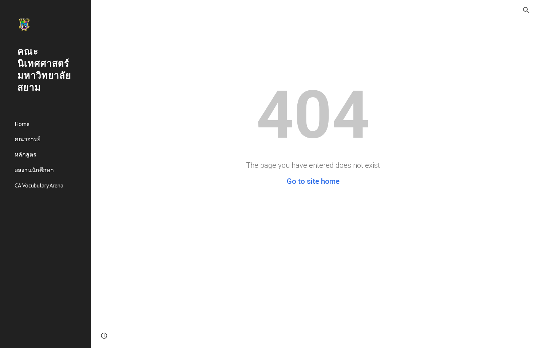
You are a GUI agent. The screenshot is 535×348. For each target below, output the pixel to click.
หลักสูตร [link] (25, 154)
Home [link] (22, 123)
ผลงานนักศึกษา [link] (34, 170)
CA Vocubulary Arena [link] (39, 185)
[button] (526, 10)
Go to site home (313, 181)
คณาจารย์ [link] (27, 139)
